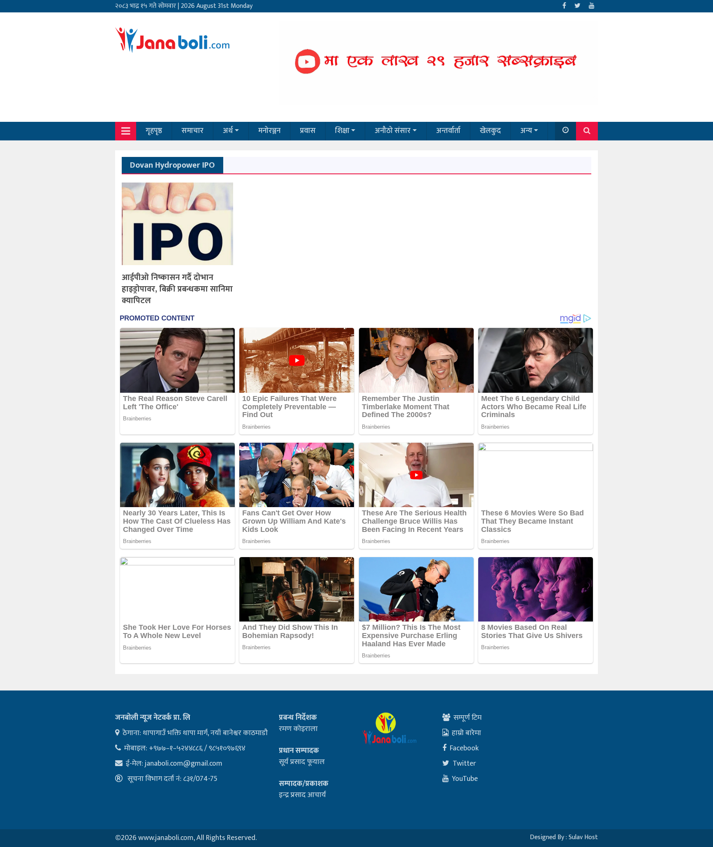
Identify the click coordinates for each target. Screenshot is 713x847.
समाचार (192, 131)
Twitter (464, 763)
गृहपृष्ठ (154, 131)
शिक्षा (342, 131)
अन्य (526, 131)
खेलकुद (490, 131)
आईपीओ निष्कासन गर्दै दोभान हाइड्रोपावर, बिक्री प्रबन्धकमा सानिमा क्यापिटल (177, 289)
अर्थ (228, 131)
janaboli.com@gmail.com (183, 763)
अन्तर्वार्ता (448, 131)
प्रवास (308, 131)
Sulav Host (583, 837)
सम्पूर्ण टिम (467, 718)
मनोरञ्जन (269, 131)
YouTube (465, 779)
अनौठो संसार (393, 131)
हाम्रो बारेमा (466, 733)
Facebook (464, 748)
